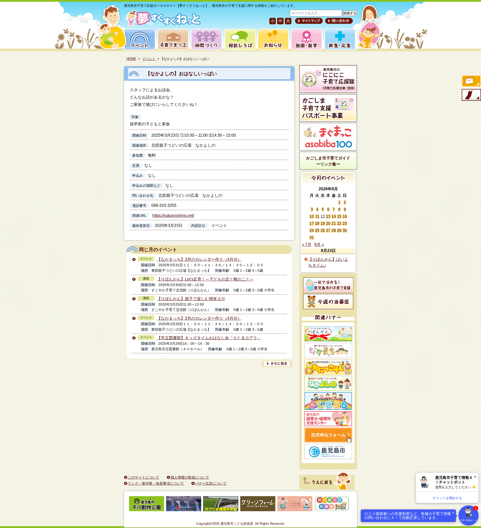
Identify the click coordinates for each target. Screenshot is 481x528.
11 (317, 216)
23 (344, 223)
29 (339, 230)
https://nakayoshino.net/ (173, 215)
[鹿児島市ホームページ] (328, 451)
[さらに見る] (277, 364)
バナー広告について (211, 483)
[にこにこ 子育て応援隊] (328, 79)
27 (328, 230)
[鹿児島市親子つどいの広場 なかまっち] (328, 350)
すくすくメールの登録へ (471, 81)
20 (328, 223)
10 (311, 216)
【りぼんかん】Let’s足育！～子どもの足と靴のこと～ (205, 279)
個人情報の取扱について (190, 477)
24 (311, 230)
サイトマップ (309, 21)
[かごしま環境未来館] (220, 504)
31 (311, 237)
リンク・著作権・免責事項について (156, 483)
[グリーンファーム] (257, 504)
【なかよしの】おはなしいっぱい (181, 73)
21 (333, 223)
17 (311, 223)
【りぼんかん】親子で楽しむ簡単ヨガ (191, 299)
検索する (349, 13)
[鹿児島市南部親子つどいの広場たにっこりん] (328, 367)
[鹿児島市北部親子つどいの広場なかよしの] (328, 383)
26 (322, 230)
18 (317, 223)
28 (333, 230)
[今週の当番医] (328, 301)
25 (317, 230)
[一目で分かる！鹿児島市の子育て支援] (328, 285)
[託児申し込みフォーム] (328, 435)
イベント (139, 39)
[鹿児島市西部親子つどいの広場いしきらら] (328, 401)
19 (322, 223)
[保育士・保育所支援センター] (328, 418)
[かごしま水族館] (183, 504)
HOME (131, 59)
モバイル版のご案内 (471, 95)
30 (344, 230)
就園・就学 (305, 39)
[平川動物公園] (146, 504)
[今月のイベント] (328, 182)
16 (344, 216)
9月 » (319, 244)
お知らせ (272, 39)
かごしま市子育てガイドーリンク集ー (328, 161)
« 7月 (306, 244)
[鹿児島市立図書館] (331, 504)
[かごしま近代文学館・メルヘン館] (294, 504)
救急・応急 (339, 39)
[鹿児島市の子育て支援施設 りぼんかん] (328, 333)
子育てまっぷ (172, 39)
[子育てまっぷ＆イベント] (162, 25)
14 (333, 216)
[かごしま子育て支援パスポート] (328, 108)
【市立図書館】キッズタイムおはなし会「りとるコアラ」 (209, 338)
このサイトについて (143, 477)
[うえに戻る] (326, 488)
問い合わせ (338, 21)
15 (339, 216)
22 (339, 223)
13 (328, 216)
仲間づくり (206, 39)
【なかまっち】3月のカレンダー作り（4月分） (199, 259)
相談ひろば (239, 39)
